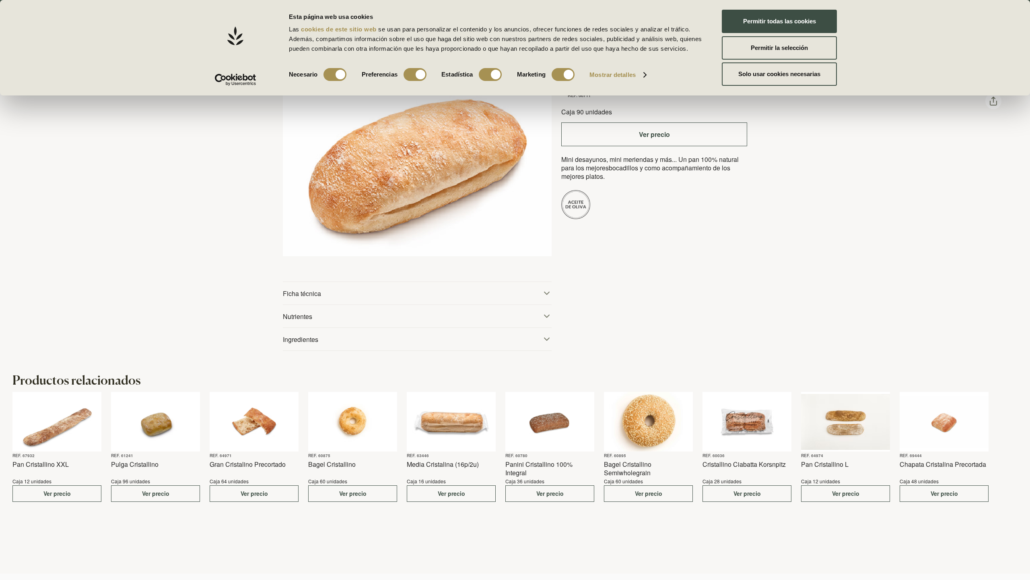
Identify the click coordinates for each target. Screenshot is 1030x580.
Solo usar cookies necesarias (779, 73)
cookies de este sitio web (339, 29)
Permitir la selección (779, 47)
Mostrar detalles (612, 74)
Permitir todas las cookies (779, 21)
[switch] (415, 74)
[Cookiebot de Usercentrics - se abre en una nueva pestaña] (235, 80)
